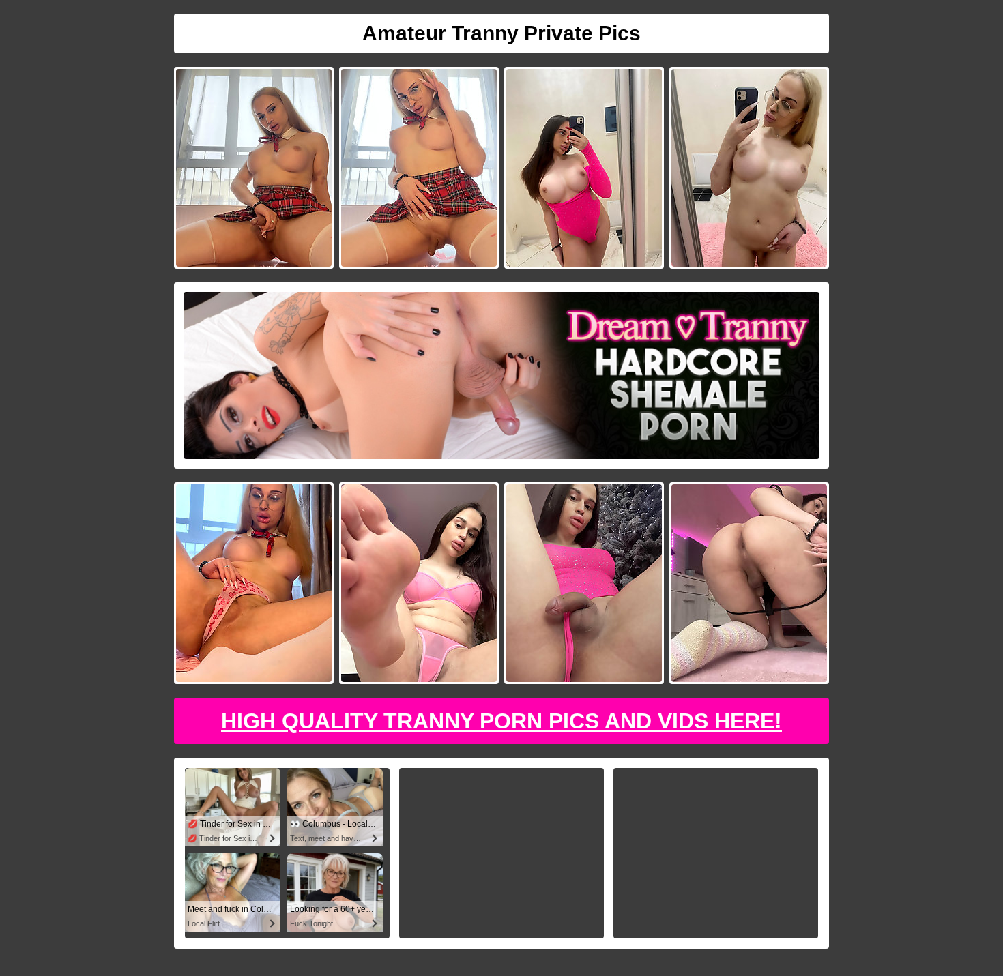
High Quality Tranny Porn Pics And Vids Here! (501, 721)
